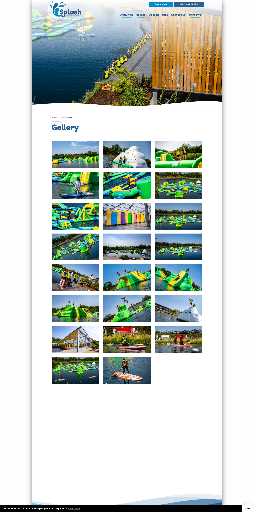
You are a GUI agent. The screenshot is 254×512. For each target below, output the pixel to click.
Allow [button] (247, 508)
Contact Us (178, 14)
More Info (195, 14)
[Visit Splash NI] (67, 9)
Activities (126, 14)
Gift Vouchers (189, 4)
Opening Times (158, 14)
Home (54, 117)
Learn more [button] (74, 508)
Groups (140, 14)
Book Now (161, 4)
